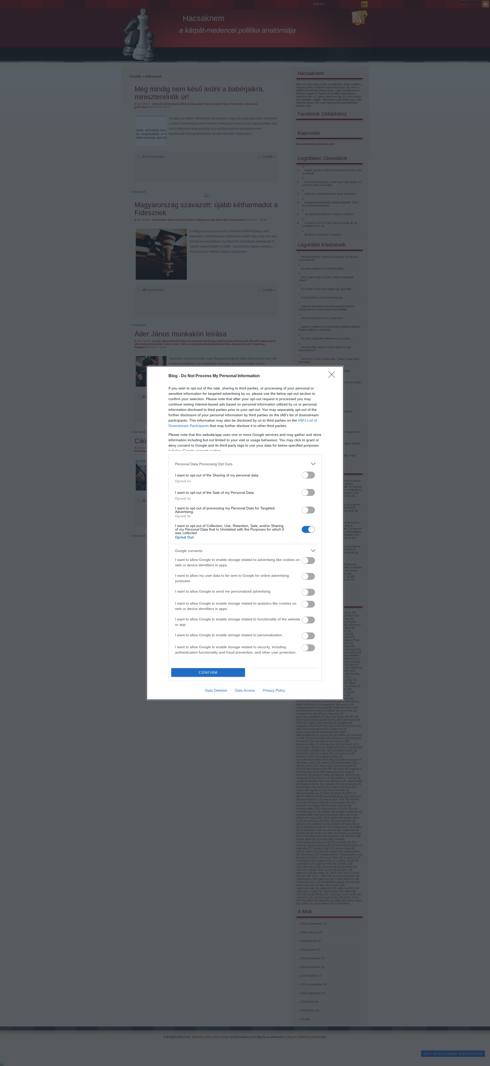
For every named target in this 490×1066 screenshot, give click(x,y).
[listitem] (245, 464)
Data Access (245, 690)
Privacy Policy (274, 690)
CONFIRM (208, 673)
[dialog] (245, 533)
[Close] (333, 376)
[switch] (308, 475)
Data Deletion (216, 690)
